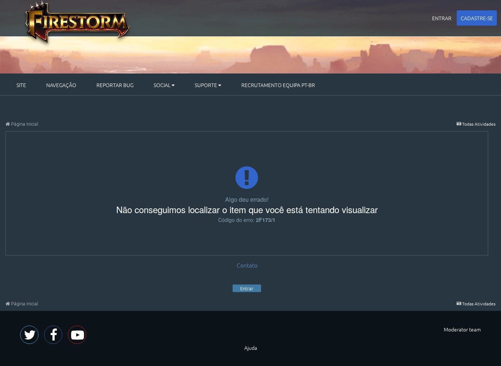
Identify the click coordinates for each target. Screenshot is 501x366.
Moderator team (462, 329)
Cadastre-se (477, 18)
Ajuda (250, 347)
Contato (247, 265)
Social (163, 85)
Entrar (441, 18)
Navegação (61, 85)
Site (21, 85)
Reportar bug (115, 85)
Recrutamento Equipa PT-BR (278, 85)
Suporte (206, 85)
